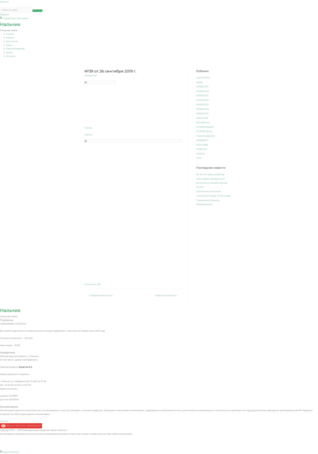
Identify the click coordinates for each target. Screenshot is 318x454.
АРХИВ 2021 (202, 95)
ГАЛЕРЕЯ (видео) (205, 127)
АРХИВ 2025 (202, 113)
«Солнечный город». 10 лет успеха (213, 196)
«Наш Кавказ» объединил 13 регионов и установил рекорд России (211, 183)
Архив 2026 (202, 118)
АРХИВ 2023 (202, 104)
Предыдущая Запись (100, 295)
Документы (12, 41)
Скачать (88, 128)
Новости (10, 37)
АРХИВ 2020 (202, 91)
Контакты (10, 56)
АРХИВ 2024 (202, 109)
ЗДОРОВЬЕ (202, 145)
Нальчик (4, 2)
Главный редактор (15, 49)
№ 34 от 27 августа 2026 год (210, 174)
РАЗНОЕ (200, 154)
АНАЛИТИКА (203, 78)
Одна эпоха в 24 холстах (208, 191)
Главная (10, 34)
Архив (9, 52)
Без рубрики (203, 122)
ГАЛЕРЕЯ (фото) (204, 131)
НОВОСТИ (201, 149)
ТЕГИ (198, 158)
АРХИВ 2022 (202, 100)
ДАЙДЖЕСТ (202, 140)
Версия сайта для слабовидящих (23, 425)
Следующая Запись (166, 295)
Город (9, 45)
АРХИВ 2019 (90, 75)
